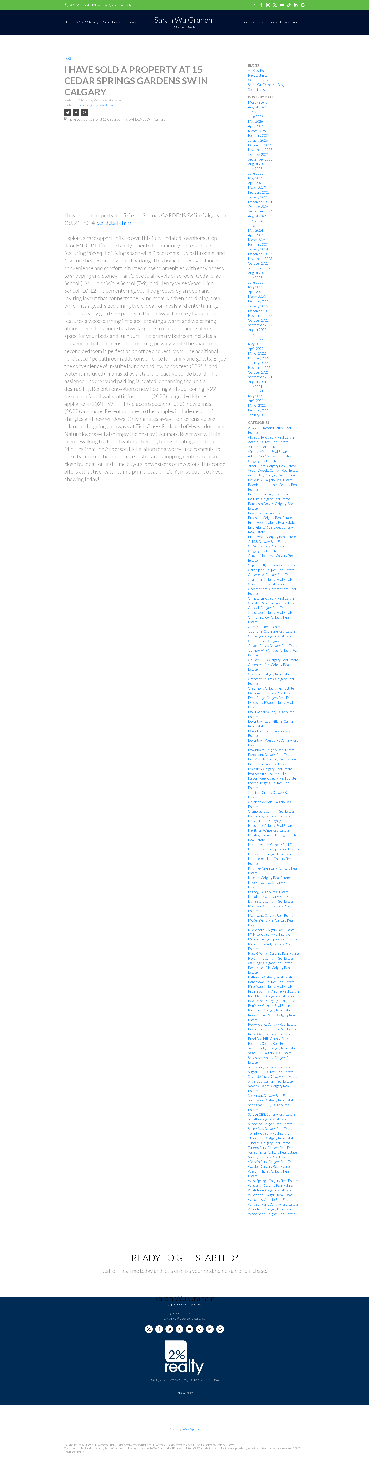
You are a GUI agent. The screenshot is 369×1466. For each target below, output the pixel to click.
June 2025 (255, 173)
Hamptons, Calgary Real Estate (270, 816)
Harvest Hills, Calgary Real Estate (273, 821)
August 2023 (257, 273)
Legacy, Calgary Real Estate (268, 892)
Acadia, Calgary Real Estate (268, 442)
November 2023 (260, 259)
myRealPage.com (190, 1429)
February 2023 (259, 301)
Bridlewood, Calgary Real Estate (272, 537)
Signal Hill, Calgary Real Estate (270, 1072)
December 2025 (260, 145)
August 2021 (257, 382)
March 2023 (257, 297)
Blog (283, 22)
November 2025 (260, 150)
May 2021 (255, 396)
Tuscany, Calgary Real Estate (269, 1143)
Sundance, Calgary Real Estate (270, 1124)
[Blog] (149, 1329)
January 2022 (258, 363)
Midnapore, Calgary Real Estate (271, 930)
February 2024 (259, 244)
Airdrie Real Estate (262, 447)
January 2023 (258, 306)
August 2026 (257, 107)
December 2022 (260, 311)
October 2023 (258, 263)
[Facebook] (159, 1329)
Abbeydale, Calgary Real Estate (271, 437)
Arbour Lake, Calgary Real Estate (272, 466)
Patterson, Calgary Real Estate (270, 977)
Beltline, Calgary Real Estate (269, 499)
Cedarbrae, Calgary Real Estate (95, 105)
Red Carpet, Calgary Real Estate (271, 1001)
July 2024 (255, 221)
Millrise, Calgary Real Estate (269, 934)
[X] (179, 1329)
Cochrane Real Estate (264, 627)
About (297, 22)
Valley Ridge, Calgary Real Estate (272, 1152)
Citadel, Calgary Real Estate (268, 608)
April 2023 (255, 292)
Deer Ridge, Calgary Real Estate (272, 698)
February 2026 (259, 135)
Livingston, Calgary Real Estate (271, 901)
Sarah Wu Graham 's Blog (266, 85)
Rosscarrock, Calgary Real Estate (272, 1029)
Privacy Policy (184, 1392)
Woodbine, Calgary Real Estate (271, 1209)
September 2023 (260, 268)
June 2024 (255, 225)
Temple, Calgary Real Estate (268, 1133)
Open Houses (258, 80)
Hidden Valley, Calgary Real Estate (273, 845)
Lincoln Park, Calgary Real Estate (272, 897)
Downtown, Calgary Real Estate (271, 750)
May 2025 (255, 178)
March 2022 (257, 353)
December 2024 (260, 202)
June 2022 (255, 339)
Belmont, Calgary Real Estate (269, 494)
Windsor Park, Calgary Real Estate (273, 1204)
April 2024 (255, 235)
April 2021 (255, 401)
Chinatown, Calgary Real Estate (271, 598)
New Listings (257, 75)
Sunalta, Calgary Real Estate (268, 1119)
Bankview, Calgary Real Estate (270, 480)
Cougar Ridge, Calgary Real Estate (273, 646)
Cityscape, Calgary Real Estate (270, 613)
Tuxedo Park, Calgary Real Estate (272, 1148)
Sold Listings (257, 89)
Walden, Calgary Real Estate (269, 1166)
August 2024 (257, 216)
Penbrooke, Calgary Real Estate (271, 982)
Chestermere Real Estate (266, 584)
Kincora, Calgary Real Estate (269, 878)
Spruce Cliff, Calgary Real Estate (271, 1114)
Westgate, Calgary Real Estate (270, 1186)
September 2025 (260, 159)
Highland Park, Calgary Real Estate (273, 849)
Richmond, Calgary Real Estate (270, 1010)
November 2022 (260, 315)
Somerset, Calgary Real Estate (270, 1096)
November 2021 (260, 368)
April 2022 (255, 349)
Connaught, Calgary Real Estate (271, 636)
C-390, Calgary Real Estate (268, 546)
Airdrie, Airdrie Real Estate (268, 452)
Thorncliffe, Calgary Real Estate (271, 1138)
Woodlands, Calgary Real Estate (271, 1214)
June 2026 (255, 117)
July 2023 (255, 278)
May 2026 (255, 121)
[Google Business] (220, 1329)
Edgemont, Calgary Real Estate (270, 755)
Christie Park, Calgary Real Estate (273, 603)
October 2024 (258, 207)
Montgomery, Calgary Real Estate (272, 939)
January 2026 (258, 140)
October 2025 (258, 154)
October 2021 (258, 372)
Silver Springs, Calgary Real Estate (273, 1077)
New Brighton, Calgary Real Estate (273, 953)
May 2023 (255, 287)
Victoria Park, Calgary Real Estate (273, 1162)
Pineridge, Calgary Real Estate (270, 987)
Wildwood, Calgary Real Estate (271, 1195)
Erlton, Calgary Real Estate (268, 764)
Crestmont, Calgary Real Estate (271, 688)
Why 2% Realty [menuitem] (87, 22)
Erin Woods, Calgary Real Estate (272, 759)
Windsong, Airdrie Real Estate (270, 1200)
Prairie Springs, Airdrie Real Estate (273, 991)
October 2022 (258, 320)
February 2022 (259, 358)
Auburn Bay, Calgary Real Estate (271, 475)
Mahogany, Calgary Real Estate (271, 916)
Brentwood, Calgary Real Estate (271, 523)
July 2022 (255, 334)
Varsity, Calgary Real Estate (268, 1157)
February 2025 (259, 192)
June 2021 (255, 391)
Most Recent (257, 102)
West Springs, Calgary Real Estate (273, 1181)
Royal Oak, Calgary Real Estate (270, 1034)
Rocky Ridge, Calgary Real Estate (272, 1024)
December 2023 (260, 254)
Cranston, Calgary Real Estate (270, 674)
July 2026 (255, 112)
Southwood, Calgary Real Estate (271, 1100)
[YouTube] (189, 1329)
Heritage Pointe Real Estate (268, 830)
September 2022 (260, 325)
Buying (247, 22)
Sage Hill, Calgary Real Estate (270, 1053)
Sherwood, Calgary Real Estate (270, 1067)
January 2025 (258, 197)
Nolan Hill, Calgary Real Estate (271, 958)
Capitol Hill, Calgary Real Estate (271, 565)
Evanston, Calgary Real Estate (270, 769)
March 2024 (257, 240)
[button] (76, 5)
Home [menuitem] (68, 22)
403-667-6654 (79, 5)
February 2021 (259, 410)
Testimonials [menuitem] (267, 22)
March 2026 (257, 131)
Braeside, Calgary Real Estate (270, 518)
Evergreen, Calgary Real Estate (271, 773)
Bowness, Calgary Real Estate (270, 513)
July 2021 (255, 387)
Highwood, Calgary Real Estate (271, 854)
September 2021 (260, 377)
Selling (129, 22)
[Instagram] (169, 1329)
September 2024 (260, 211)
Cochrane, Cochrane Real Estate (271, 631)
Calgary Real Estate (262, 551)
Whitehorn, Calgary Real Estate (271, 1190)
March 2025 (257, 188)
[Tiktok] (200, 1329)
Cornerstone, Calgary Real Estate (272, 641)
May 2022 (255, 344)
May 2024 (255, 230)
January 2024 (258, 249)
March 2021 (257, 405)
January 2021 (258, 415)
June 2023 (255, 282)
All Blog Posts (258, 70)
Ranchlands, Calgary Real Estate (271, 996)
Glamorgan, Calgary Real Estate (271, 811)
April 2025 (255, 183)
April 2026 (255, 126)
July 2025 (255, 169)
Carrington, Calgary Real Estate (271, 570)
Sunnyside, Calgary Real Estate (270, 1129)
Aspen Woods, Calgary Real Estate (273, 470)
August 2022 (257, 330)
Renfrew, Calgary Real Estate (269, 1006)
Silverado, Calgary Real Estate (270, 1081)
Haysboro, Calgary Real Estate (270, 826)
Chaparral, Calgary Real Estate (270, 579)
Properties (110, 22)
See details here (114, 222)
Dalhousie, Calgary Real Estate (271, 693)
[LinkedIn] (210, 1329)
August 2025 (257, 164)
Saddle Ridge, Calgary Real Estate (273, 1048)
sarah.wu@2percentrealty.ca (116, 5)
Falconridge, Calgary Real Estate (272, 778)
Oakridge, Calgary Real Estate (270, 963)
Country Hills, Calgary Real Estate (273, 660)
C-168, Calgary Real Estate (268, 542)
